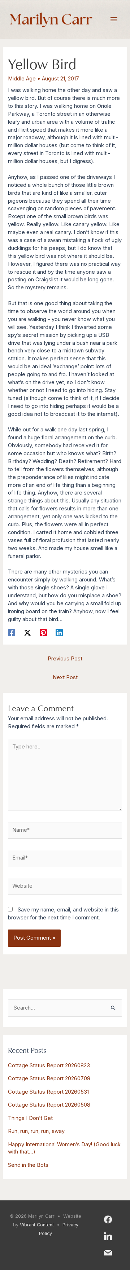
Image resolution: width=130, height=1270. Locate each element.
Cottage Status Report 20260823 (49, 1065)
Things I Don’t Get (30, 1118)
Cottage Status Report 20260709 (49, 1078)
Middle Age (22, 78)
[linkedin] (108, 1235)
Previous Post (65, 658)
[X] (27, 632)
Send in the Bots (28, 1165)
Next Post (65, 677)
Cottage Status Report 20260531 (48, 1092)
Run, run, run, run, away (36, 1131)
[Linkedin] (59, 632)
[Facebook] (11, 632)
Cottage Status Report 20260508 (49, 1105)
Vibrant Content (37, 1224)
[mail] (108, 1252)
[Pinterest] (43, 632)
